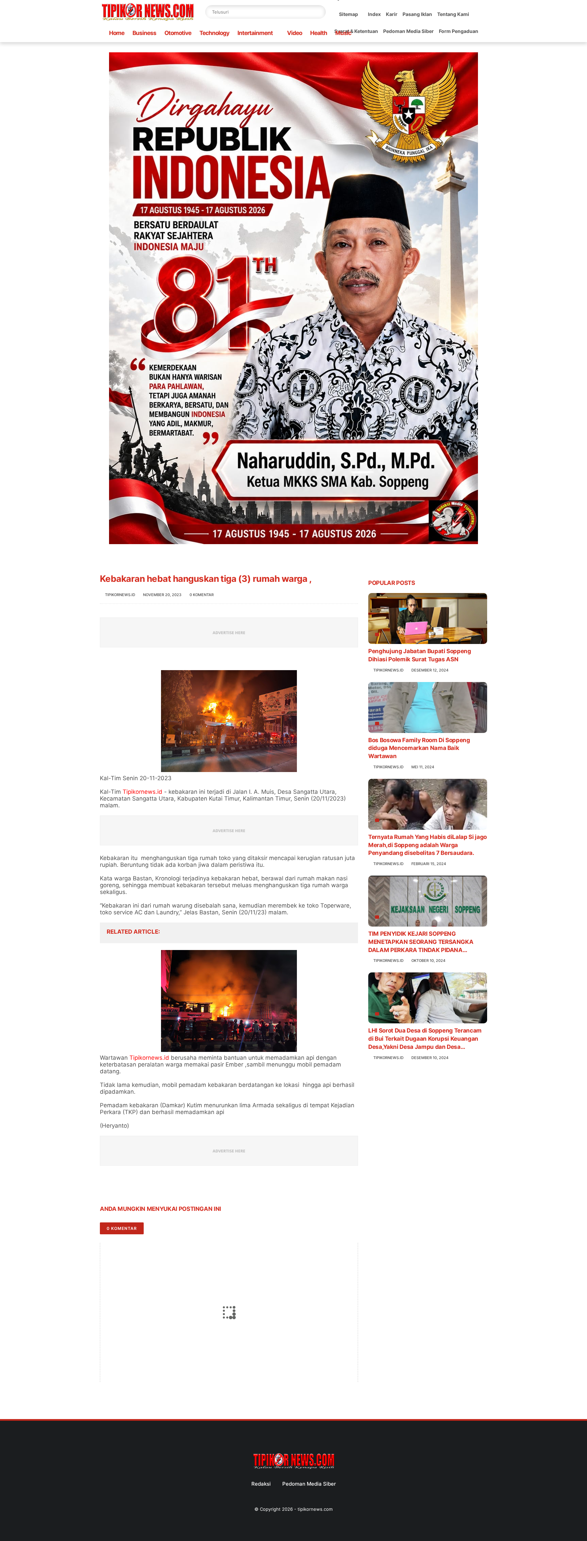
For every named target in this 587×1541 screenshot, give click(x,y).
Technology (214, 33)
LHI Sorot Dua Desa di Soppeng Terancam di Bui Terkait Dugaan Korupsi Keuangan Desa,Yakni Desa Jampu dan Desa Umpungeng (425, 1039)
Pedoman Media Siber (408, 31)
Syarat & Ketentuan (356, 31)
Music (343, 33)
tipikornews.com (315, 1509)
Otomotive (177, 33)
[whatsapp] (133, 1188)
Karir (391, 14)
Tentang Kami (453, 14)
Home (116, 33)
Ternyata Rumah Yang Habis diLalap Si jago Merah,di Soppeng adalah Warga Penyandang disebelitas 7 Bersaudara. (427, 845)
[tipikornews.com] (147, 21)
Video (294, 33)
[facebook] (106, 1188)
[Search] (319, 12)
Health (318, 33)
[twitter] (119, 1188)
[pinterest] (147, 1188)
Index (374, 14)
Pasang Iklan (417, 14)
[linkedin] (160, 1188)
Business (144, 33)
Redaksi (261, 1484)
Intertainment (255, 33)
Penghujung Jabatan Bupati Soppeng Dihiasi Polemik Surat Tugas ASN (419, 655)
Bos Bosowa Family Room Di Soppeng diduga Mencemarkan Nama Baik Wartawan (419, 748)
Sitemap (348, 14)
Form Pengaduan (458, 31)
